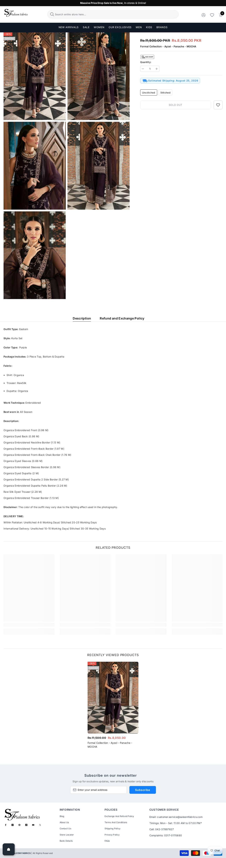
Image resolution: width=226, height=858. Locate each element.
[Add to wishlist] (218, 105)
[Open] (9, 849)
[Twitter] (40, 825)
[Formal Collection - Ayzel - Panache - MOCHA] (113, 698)
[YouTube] (33, 825)
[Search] (113, 14)
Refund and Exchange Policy (122, 318)
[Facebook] (6, 825)
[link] (29, 625)
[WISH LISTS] (212, 14)
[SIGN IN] (203, 15)
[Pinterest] (19, 825)
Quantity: (145, 62)
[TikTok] (26, 825)
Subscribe (142, 790)
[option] (113, 706)
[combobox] (116, 14)
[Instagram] (12, 825)
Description (82, 318)
